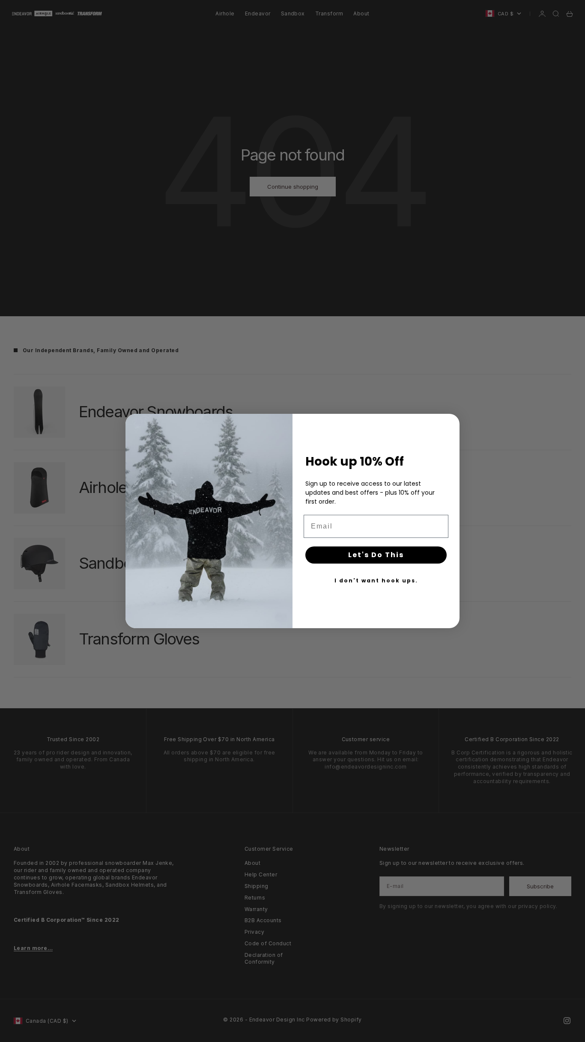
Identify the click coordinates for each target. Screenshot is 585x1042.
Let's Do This (376, 555)
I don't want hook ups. (376, 580)
